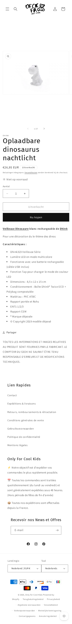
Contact (12, 395)
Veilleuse (9, 228)
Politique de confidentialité (23, 437)
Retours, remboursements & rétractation (31, 412)
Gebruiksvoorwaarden (20, 428)
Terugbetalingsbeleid (33, 599)
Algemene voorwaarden (29, 605)
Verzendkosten (31, 172)
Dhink (64, 228)
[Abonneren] (57, 530)
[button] (7, 9)
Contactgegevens (27, 616)
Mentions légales (17, 445)
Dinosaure (22, 228)
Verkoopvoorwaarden (24, 610)
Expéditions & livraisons (21, 403)
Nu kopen (36, 217)
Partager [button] (11, 332)
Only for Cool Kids (34, 594)
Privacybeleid (53, 599)
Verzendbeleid (51, 605)
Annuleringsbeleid (48, 616)
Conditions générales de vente (25, 420)
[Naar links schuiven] (28, 129)
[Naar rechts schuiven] (44, 129)
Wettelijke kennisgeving (49, 610)
